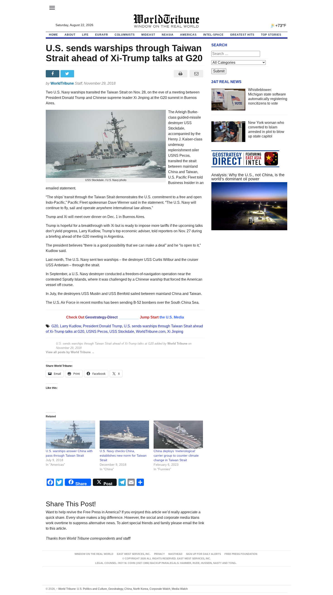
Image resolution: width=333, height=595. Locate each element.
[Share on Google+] (82, 73)
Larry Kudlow (70, 326)
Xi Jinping (175, 331)
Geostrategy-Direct (101, 317)
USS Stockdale (121, 331)
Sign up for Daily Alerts (203, 554)
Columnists (125, 34)
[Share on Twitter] (67, 73)
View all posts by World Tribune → (70, 352)
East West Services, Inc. (133, 554)
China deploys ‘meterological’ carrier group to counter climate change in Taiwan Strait (176, 455)
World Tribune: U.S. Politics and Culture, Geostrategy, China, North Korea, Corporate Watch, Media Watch (122, 588)
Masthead (175, 554)
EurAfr (101, 34)
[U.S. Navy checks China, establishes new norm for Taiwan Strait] (124, 435)
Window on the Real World (94, 554)
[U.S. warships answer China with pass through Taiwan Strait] (70, 435)
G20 (54, 326)
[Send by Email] (196, 73)
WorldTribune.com (150, 331)
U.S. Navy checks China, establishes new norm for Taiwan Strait (123, 455)
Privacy (159, 554)
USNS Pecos (97, 331)
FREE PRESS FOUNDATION (240, 554)
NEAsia (168, 34)
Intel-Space (213, 34)
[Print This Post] (180, 73)
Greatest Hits (242, 34)
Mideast (148, 34)
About (70, 34)
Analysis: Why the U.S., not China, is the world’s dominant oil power (248, 177)
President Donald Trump (102, 326)
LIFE (85, 34)
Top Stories (271, 34)
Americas (188, 34)
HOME (53, 34)
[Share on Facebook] (53, 73)
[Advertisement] (249, 277)
